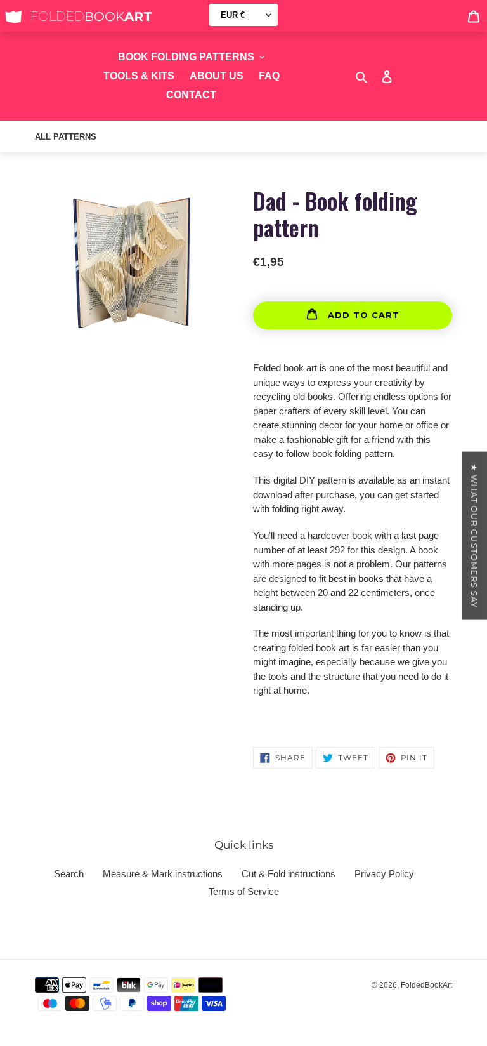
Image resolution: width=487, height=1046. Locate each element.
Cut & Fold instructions (288, 873)
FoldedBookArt (426, 985)
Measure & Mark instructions (163, 873)
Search (69, 873)
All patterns (65, 137)
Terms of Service (244, 891)
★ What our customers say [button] (474, 536)
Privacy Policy (384, 873)
